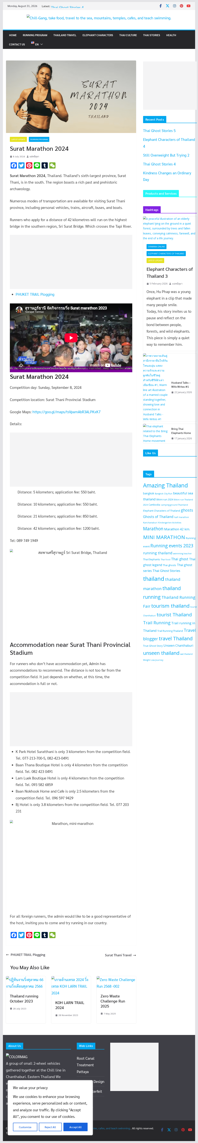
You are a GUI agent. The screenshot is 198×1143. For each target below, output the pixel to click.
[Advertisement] (68, 262)
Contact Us (17, 44)
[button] (41, 44)
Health (171, 35)
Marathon (153, 529)
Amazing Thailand (165, 485)
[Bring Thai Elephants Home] (155, 433)
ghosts (187, 510)
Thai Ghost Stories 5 (159, 130)
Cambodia (154, 504)
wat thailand (186, 654)
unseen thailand (161, 652)
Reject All (50, 1127)
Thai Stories (151, 35)
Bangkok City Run (163, 493)
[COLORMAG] (16, 1056)
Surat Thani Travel (118, 955)
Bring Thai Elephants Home (181, 430)
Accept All (75, 1127)
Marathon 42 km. (177, 529)
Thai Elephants (151, 559)
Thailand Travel (64, 35)
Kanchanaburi (150, 522)
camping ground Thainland (174, 504)
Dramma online (156, 246)
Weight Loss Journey (153, 660)
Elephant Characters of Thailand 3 (170, 272)
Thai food (165, 559)
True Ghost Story (153, 645)
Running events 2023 (171, 546)
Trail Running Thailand (170, 631)
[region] (50, 1107)
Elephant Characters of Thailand (166, 253)
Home (13, 35)
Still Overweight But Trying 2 (166, 155)
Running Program (35, 35)
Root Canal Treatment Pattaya (86, 1065)
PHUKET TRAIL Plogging (35, 294)
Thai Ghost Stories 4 (159, 164)
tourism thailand (170, 605)
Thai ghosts (169, 565)
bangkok (148, 493)
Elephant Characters (98, 35)
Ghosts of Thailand (158, 516)
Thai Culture (128, 35)
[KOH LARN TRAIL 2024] (71, 979)
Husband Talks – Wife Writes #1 (181, 384)
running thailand (157, 552)
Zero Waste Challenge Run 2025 (113, 1000)
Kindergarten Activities (169, 522)
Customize (25, 1127)
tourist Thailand (174, 614)
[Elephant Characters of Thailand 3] (170, 228)
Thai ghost (179, 559)
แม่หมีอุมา (34, 156)
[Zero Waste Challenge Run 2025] (116, 979)
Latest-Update (18, 139)
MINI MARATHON (164, 537)
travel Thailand (176, 638)
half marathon (181, 517)
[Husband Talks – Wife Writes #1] (155, 387)
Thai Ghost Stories (166, 570)
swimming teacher (182, 553)
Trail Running (157, 622)
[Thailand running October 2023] (25, 979)
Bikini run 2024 (164, 499)
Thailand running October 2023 (24, 998)
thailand (153, 579)
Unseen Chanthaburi (178, 645)
